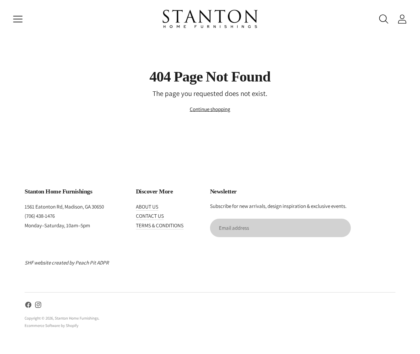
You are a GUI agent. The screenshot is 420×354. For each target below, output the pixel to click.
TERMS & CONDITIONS (160, 225)
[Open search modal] (383, 19)
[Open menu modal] (17, 19)
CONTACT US (150, 216)
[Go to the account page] (402, 19)
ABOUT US (147, 206)
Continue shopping (210, 109)
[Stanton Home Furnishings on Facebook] (28, 306)
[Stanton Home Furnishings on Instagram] (38, 306)
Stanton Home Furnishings (76, 318)
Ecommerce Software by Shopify (51, 325)
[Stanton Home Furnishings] (210, 19)
